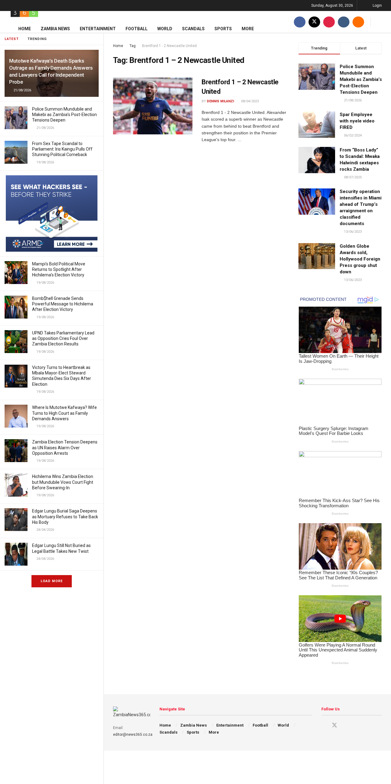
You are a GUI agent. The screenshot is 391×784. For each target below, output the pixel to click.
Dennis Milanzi (220, 101)
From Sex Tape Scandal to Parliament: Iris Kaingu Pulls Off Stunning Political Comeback (62, 149)
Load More (52, 581)
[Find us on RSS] (358, 22)
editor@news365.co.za (132, 734)
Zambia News (55, 28)
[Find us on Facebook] (299, 22)
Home (24, 28)
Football (137, 28)
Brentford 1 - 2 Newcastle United (169, 46)
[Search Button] (379, 22)
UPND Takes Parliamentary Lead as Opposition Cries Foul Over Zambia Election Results (63, 338)
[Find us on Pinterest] (329, 22)
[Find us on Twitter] (314, 22)
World (164, 28)
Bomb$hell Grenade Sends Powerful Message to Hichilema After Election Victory (62, 304)
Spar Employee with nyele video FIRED (357, 121)
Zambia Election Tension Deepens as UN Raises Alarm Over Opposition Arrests (64, 447)
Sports (223, 28)
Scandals (193, 28)
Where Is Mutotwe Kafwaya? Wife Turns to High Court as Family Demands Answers (64, 413)
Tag (133, 46)
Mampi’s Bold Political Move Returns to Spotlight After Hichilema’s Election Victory (58, 269)
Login (377, 5)
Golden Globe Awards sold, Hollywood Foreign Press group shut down (360, 259)
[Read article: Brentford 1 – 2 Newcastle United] (152, 106)
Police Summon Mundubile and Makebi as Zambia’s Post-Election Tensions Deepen (64, 114)
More (248, 28)
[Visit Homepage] (24, 11)
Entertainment (98, 28)
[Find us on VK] (343, 22)
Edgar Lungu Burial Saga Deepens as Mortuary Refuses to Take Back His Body (65, 516)
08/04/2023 (249, 101)
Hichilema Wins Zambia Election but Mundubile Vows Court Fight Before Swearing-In (62, 482)
